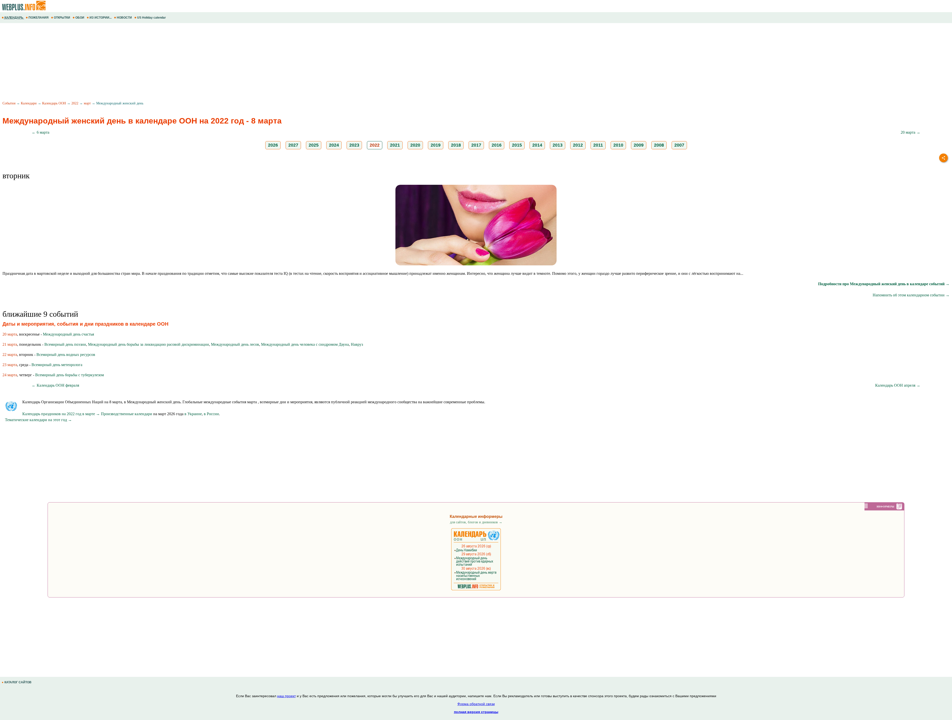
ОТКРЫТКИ (62, 17)
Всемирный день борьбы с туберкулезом (69, 375)
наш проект (286, 696)
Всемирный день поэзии (65, 344)
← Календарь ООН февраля (55, 385)
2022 (74, 103)
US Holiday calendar (151, 17)
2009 (639, 145)
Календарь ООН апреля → (897, 385)
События (8, 103)
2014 (537, 145)
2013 (558, 145)
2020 (415, 145)
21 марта (9, 344)
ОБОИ (80, 17)
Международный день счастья (68, 334)
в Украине (193, 414)
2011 (598, 145)
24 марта (9, 375)
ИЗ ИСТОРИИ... (100, 17)
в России (211, 414)
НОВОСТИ (124, 17)
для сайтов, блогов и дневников (476, 522)
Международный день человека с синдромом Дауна (305, 344)
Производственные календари (126, 414)
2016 (497, 145)
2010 (618, 145)
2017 (476, 145)
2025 (314, 145)
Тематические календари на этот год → (38, 420)
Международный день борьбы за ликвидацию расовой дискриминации (148, 344)
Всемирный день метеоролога (56, 365)
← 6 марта (40, 132)
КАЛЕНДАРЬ (14, 17)
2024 (334, 145)
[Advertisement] (149, 62)
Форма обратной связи (476, 704)
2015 (517, 145)
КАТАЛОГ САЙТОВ (18, 682)
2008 (659, 145)
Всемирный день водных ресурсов (65, 354)
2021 (395, 145)
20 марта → (910, 132)
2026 (273, 145)
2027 (293, 145)
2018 (456, 145)
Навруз (357, 344)
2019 (436, 145)
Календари (29, 103)
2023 (354, 145)
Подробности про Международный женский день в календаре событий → (884, 284)
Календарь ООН (54, 103)
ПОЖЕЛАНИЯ (38, 17)
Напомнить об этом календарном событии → (911, 295)
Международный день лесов (235, 344)
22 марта (9, 354)
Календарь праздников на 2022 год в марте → (61, 414)
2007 (679, 145)
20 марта (9, 334)
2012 (578, 145)
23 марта (9, 365)
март (87, 103)
